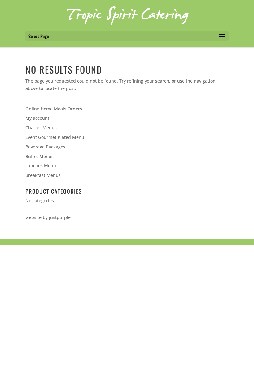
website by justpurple (48, 217)
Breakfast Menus (43, 175)
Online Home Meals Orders (53, 109)
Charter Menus (41, 128)
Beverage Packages (45, 147)
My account (37, 118)
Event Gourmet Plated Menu (54, 137)
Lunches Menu (40, 166)
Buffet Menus (39, 156)
